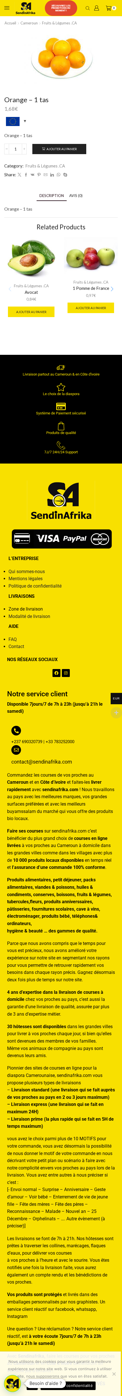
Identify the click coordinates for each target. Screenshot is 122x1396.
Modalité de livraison (29, 616)
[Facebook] (26, 175)
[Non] (114, 1374)
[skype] (64, 175)
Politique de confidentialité (35, 586)
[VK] (32, 175)
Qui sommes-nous (27, 571)
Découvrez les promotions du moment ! (60, 8)
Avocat (31, 292)
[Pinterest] (39, 175)
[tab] (52, 195)
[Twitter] (19, 175)
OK (32, 1385)
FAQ (13, 639)
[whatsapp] (58, 175)
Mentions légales (26, 578)
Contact (16, 646)
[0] (107, 8)
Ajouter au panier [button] (31, 312)
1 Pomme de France (91, 288)
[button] (112, 289)
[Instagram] (66, 673)
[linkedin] (52, 175)
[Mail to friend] (45, 175)
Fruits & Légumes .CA (59, 23)
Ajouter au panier (62, 149)
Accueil (10, 23)
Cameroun (29, 23)
